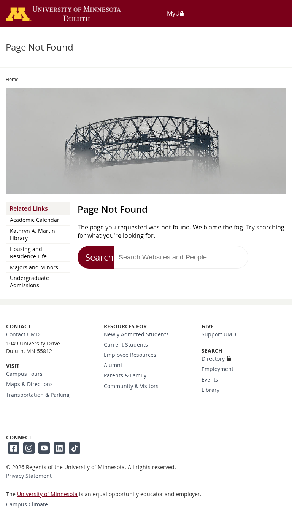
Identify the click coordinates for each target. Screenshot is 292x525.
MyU (173, 13)
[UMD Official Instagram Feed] (29, 448)
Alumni (113, 365)
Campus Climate (27, 504)
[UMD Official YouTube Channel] (44, 448)
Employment (217, 369)
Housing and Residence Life (28, 252)
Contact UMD (23, 334)
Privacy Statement (29, 476)
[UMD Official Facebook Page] (13, 448)
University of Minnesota (47, 494)
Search (99, 257)
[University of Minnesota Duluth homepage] (74, 17)
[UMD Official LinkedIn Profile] (59, 448)
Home (12, 79)
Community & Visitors (131, 386)
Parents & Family (125, 375)
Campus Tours (24, 374)
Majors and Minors (34, 267)
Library (210, 390)
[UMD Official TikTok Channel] (74, 448)
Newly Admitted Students (136, 334)
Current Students (126, 344)
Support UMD (219, 334)
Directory (213, 358)
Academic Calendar (34, 219)
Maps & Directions (29, 384)
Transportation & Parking (38, 394)
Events (210, 379)
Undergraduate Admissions (29, 281)
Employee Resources (130, 355)
